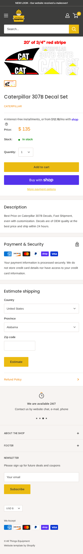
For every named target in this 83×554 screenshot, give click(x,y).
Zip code (10, 337)
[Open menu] (6, 15)
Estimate (16, 361)
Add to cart (41, 167)
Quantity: (10, 152)
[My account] (67, 15)
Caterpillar (13, 106)
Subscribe (17, 489)
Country (9, 300)
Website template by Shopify (19, 545)
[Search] (74, 29)
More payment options (41, 189)
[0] (75, 15)
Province (10, 318)
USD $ (9, 508)
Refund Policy (13, 379)
